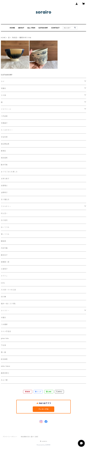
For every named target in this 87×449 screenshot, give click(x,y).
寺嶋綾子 (4, 123)
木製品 (3, 317)
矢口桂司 (4, 220)
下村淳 (3, 345)
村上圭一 (4, 213)
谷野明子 (4, 192)
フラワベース (6, 109)
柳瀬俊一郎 (5, 262)
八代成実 (4, 116)
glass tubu (5, 338)
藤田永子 (4, 255)
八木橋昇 (4, 324)
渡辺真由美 (5, 144)
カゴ (2, 81)
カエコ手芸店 (6, 331)
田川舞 (3, 297)
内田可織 (4, 248)
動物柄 (3, 241)
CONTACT (55, 28)
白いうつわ (5, 227)
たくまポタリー (7, 130)
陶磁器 (14, 38)
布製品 (3, 88)
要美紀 (3, 151)
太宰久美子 (5, 179)
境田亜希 (4, 158)
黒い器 (3, 352)
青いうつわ (5, 234)
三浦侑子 (4, 269)
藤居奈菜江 (5, 373)
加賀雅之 (4, 186)
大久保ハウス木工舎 (8, 290)
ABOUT (21, 28)
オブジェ (4, 276)
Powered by (41, 445)
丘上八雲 (4, 380)
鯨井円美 (4, 165)
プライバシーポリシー (10, 437)
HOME (12, 28)
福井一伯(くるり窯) (8, 304)
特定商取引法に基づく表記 (29, 437)
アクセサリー (6, 206)
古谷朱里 (4, 137)
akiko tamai (5, 366)
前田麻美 (4, 359)
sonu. (3, 283)
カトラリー (5, 311)
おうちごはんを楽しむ (9, 172)
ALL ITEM (31, 28)
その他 (3, 95)
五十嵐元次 (5, 199)
